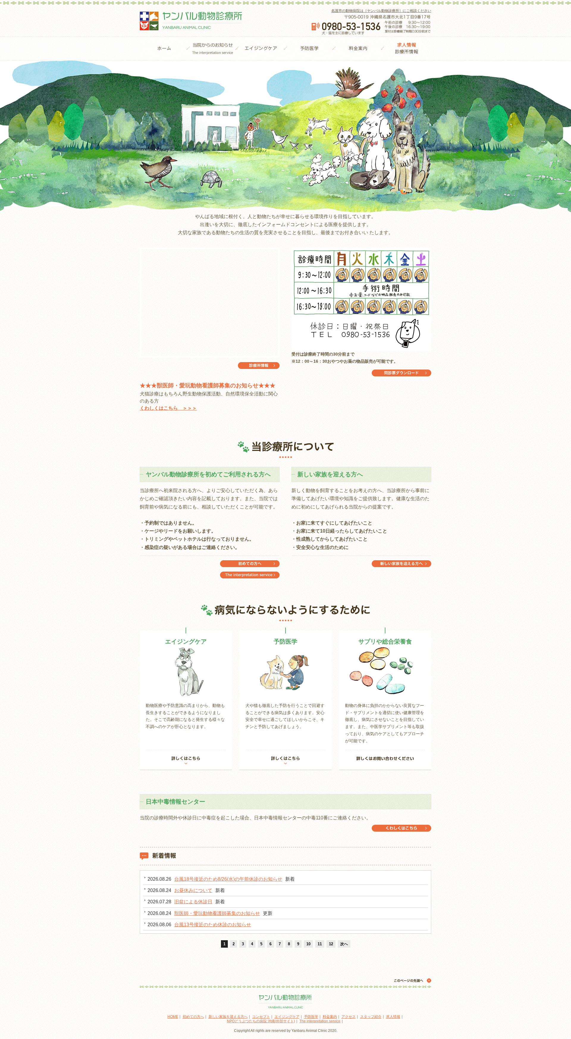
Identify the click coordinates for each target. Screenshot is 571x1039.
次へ (344, 944)
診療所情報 (406, 48)
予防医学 (309, 48)
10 (308, 944)
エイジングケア (261, 48)
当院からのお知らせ (212, 48)
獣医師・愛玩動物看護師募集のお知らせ (217, 913)
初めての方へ (250, 575)
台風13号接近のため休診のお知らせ (212, 924)
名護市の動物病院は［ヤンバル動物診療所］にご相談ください (381, 11)
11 (320, 944)
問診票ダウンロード (401, 373)
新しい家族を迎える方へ (401, 563)
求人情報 (393, 1017)
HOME (164, 48)
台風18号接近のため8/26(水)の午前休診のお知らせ (228, 879)
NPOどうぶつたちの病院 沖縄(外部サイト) (261, 1021)
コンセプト (261, 1017)
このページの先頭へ (412, 980)
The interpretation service (250, 563)
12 (331, 944)
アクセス (348, 1017)
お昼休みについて (193, 890)
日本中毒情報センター (401, 828)
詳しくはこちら (186, 760)
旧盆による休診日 (193, 901)
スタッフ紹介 (371, 1017)
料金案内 (358, 48)
